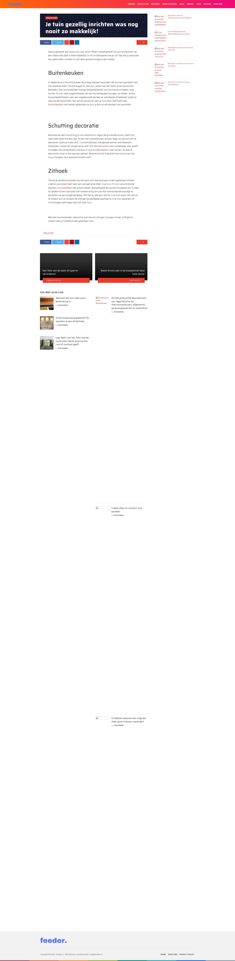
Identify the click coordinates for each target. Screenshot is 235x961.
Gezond (207, 4)
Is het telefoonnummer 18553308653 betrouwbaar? (179, 32)
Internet (155, 4)
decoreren (103, 146)
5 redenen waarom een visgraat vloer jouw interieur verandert (128, 720)
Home (163, 954)
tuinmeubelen (64, 188)
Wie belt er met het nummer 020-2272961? (181, 64)
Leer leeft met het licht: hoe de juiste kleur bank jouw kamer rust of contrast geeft (72, 341)
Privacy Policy (186, 954)
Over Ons (218, 4)
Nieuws (131, 4)
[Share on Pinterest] (71, 42)
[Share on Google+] (66, 42)
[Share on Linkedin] (77, 42)
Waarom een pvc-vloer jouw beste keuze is (71, 299)
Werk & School (170, 4)
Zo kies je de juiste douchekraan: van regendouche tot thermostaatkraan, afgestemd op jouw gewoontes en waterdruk (129, 303)
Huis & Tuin (143, 4)
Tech (198, 4)
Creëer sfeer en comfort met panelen (126, 509)
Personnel (63, 305)
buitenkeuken (55, 104)
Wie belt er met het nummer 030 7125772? (180, 48)
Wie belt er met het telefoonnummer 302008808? (180, 16)
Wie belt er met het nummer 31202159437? (178, 83)
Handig (190, 4)
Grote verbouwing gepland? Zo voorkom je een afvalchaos (72, 319)
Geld (182, 4)
